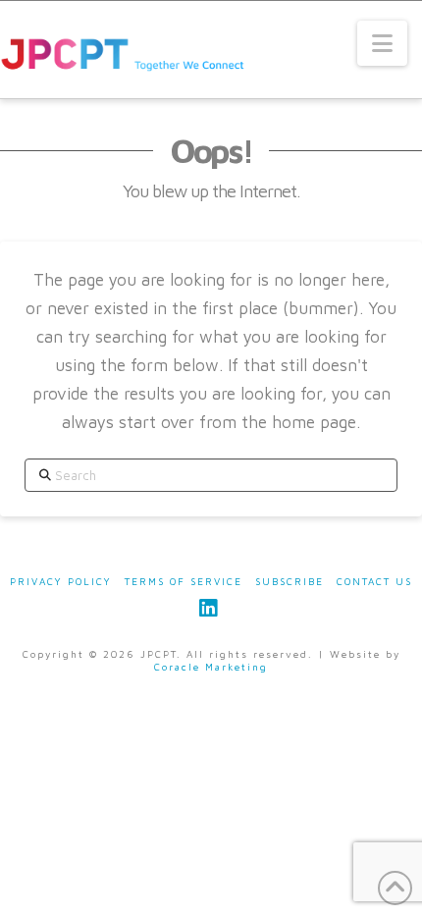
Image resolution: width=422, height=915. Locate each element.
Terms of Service (183, 581)
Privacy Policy (61, 581)
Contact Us (374, 581)
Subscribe (289, 581)
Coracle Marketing (211, 667)
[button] (382, 43)
